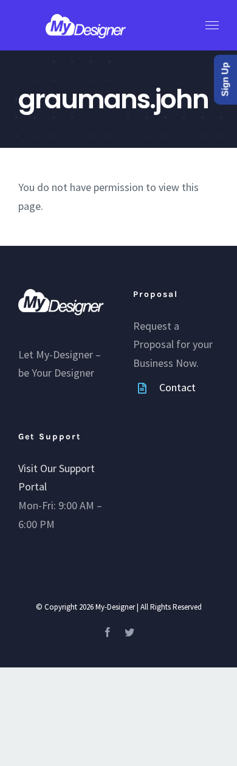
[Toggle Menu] (212, 25)
